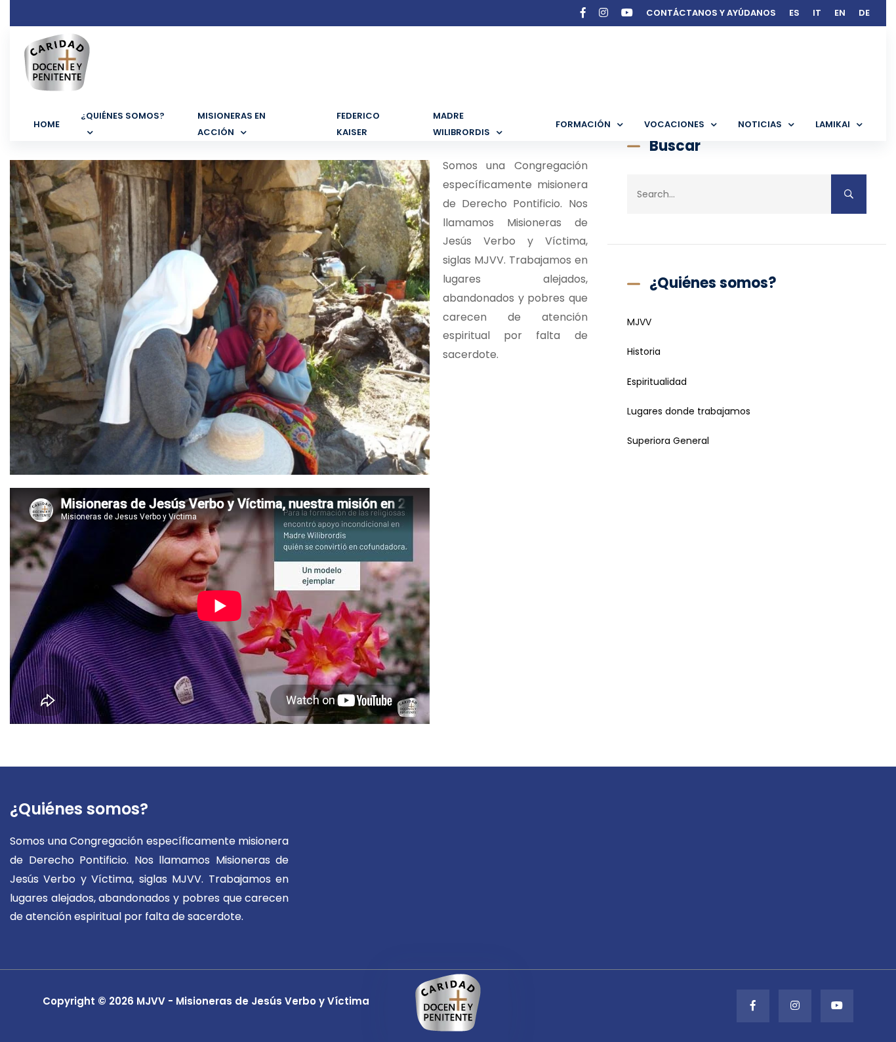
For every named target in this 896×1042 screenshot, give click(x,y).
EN (839, 13)
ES (794, 13)
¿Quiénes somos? (123, 116)
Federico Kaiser (358, 124)
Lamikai (832, 124)
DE (864, 13)
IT (817, 13)
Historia (644, 351)
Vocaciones (674, 124)
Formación (583, 124)
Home (46, 124)
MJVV (639, 322)
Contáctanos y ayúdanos (711, 13)
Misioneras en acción (231, 124)
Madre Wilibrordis (461, 124)
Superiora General (668, 440)
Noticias (760, 124)
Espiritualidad (657, 381)
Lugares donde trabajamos (688, 411)
